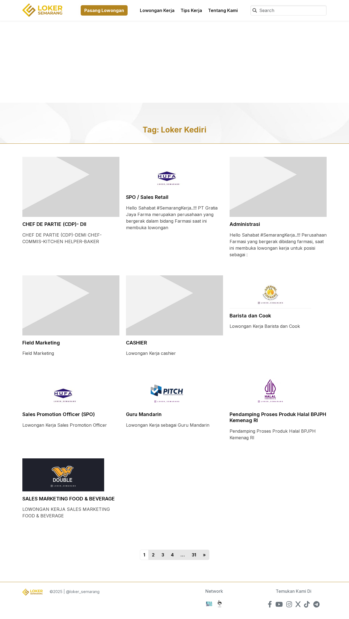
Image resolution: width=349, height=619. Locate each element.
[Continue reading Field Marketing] (70, 305)
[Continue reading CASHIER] (174, 305)
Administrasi (245, 224)
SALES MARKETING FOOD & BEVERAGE (68, 499)
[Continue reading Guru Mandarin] (167, 390)
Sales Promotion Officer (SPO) (58, 414)
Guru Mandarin (144, 414)
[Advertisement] (174, 61)
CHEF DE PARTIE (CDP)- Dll (54, 224)
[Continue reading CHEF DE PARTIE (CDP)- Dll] (70, 186)
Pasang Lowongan (104, 10)
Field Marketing (41, 343)
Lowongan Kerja (157, 10)
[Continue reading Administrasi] (278, 186)
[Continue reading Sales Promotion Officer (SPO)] (63, 390)
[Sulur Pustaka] (219, 603)
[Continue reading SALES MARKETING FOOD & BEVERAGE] (63, 474)
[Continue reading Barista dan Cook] (270, 291)
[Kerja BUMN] (209, 603)
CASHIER (136, 343)
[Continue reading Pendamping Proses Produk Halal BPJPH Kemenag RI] (270, 390)
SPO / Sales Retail (147, 197)
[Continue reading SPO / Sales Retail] (167, 173)
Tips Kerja (191, 10)
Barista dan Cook (250, 316)
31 (194, 555)
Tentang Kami (223, 10)
